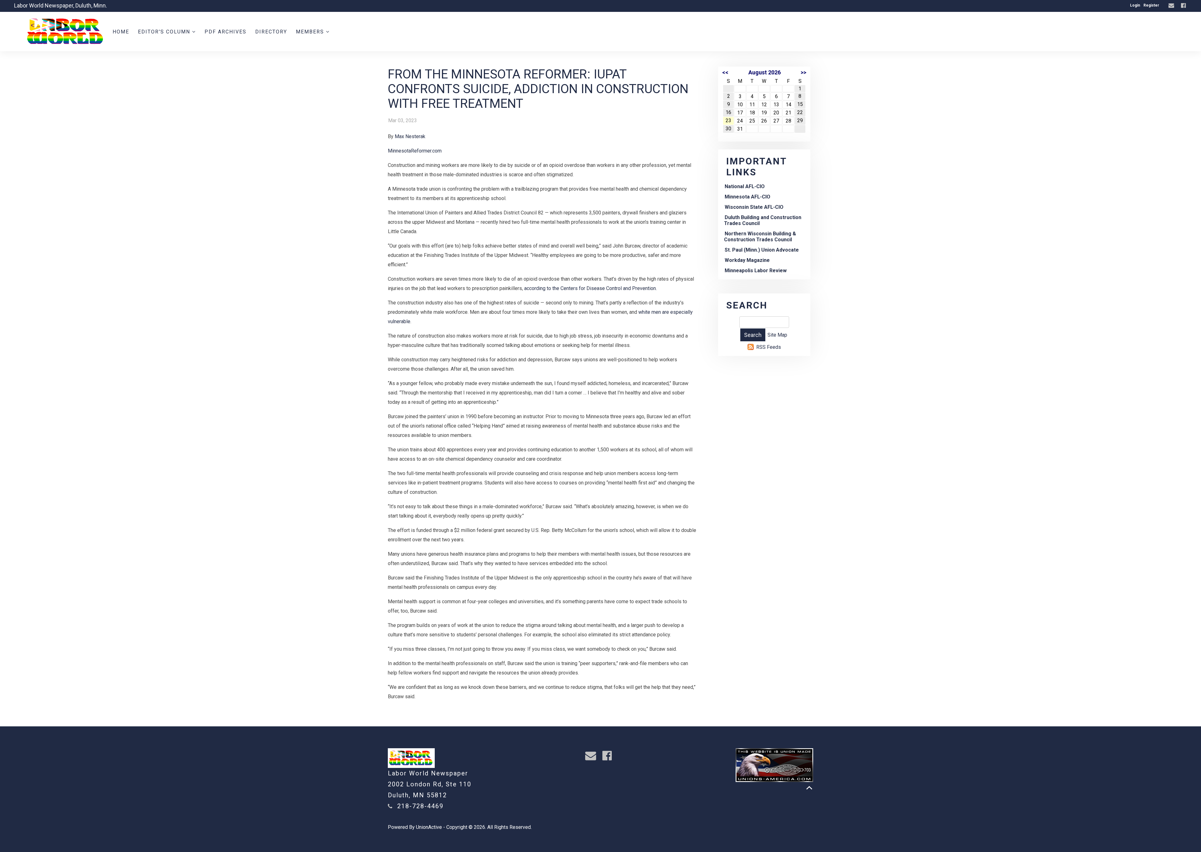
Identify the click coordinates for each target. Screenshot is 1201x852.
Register (1151, 5)
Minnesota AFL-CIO (747, 197)
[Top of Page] (809, 787)
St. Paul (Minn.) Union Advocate (762, 250)
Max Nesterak (410, 136)
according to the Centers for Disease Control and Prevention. (590, 288)
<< (725, 72)
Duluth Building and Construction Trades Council (762, 220)
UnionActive (429, 827)
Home (121, 32)
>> (803, 72)
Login (1135, 5)
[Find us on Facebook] (1184, 6)
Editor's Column (165, 32)
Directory (271, 32)
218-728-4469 (420, 806)
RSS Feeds (768, 347)
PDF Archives (225, 32)
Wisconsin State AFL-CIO (754, 207)
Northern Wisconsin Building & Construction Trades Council (760, 237)
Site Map (777, 335)
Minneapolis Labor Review (756, 270)
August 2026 (764, 72)
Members (311, 32)
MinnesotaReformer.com (415, 151)
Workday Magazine (747, 260)
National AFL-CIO (745, 186)
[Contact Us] (1172, 6)
